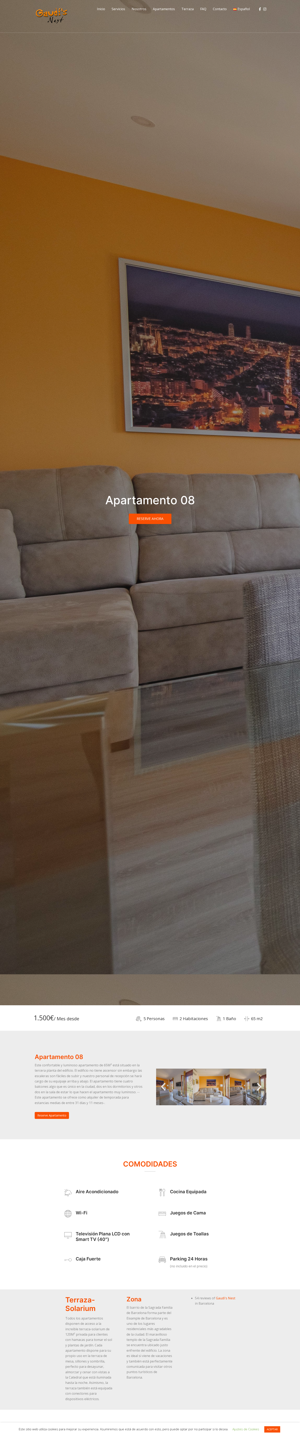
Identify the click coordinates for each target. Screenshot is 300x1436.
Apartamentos (164, 9)
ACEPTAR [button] (272, 1429)
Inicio (101, 9)
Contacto (220, 9)
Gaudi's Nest (225, 1298)
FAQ (203, 9)
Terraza (187, 9)
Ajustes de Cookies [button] (245, 1429)
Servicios (118, 9)
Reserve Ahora (150, 518)
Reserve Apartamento (51, 1115)
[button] (163, 1087)
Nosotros (139, 9)
